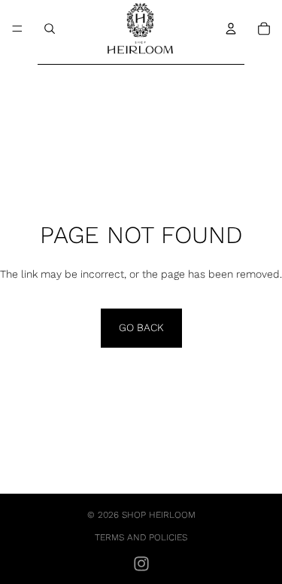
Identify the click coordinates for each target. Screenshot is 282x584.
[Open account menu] (230, 28)
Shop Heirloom (159, 514)
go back (141, 327)
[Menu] (17, 28)
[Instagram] (141, 564)
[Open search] (49, 28)
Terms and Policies (141, 537)
